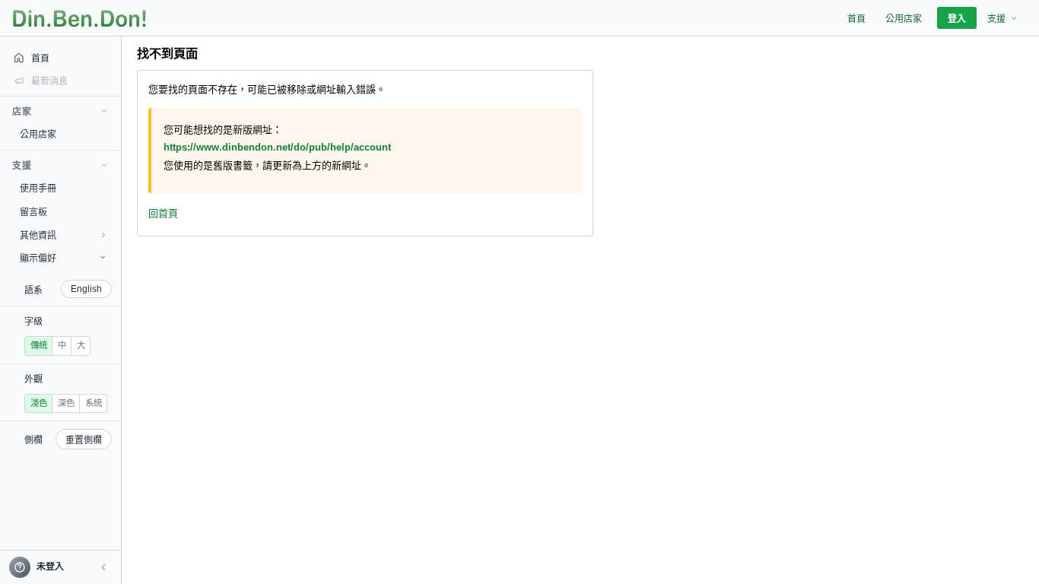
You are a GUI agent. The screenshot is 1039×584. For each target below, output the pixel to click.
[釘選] (110, 133)
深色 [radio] (66, 403)
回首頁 (163, 213)
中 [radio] (62, 345)
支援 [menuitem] (996, 19)
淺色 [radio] (38, 403)
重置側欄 (83, 440)
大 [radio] (81, 345)
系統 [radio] (93, 403)
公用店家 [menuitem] (903, 19)
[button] (103, 567)
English (86, 289)
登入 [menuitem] (957, 19)
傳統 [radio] (38, 345)
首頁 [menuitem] (856, 19)
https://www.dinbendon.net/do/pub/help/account (277, 147)
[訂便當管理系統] (79, 18)
